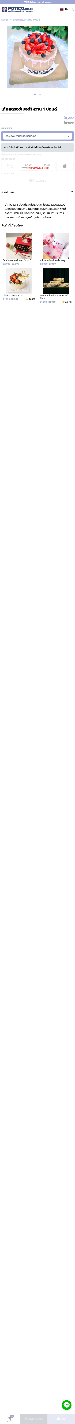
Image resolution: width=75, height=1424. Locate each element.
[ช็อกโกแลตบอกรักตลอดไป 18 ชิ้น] (19, 249)
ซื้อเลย (61, 1419)
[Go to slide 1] (34, 94)
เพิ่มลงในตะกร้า (33, 1419)
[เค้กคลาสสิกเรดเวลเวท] (19, 285)
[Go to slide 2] (40, 94)
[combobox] (64, 9)
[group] (37, 57)
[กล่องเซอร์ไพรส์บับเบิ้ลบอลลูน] (56, 249)
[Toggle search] (72, 9)
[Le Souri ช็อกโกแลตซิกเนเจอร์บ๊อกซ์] (56, 285)
